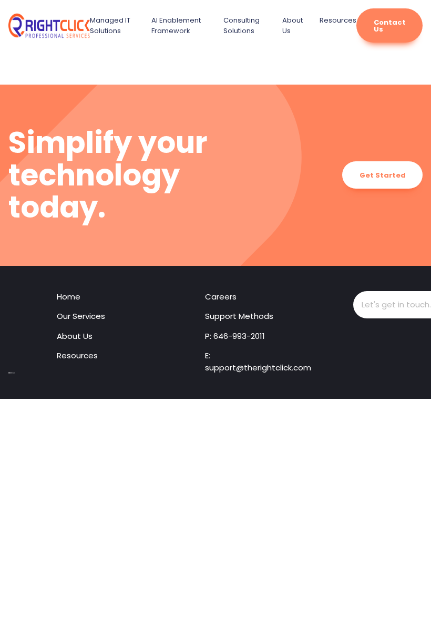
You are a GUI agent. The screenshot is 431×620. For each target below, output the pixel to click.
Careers (221, 296)
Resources (338, 20)
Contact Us (390, 25)
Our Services (81, 316)
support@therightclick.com (258, 367)
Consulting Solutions (241, 25)
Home (68, 296)
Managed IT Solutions (110, 25)
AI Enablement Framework (176, 25)
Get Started (383, 175)
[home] (11, 373)
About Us (75, 336)
